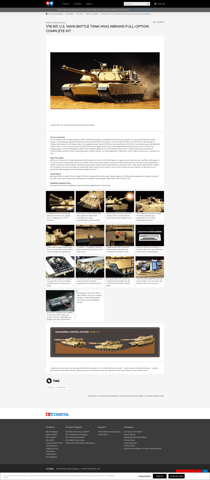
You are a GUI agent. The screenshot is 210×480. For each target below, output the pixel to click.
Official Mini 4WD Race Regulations (80, 443)
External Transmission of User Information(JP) (143, 448)
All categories (51, 457)
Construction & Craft (54, 443)
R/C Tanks (79, 14)
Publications (51, 454)
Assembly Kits (61, 387)
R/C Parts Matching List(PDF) (78, 432)
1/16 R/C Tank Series (92, 14)
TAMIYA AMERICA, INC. (91, 469)
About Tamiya (129, 435)
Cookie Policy (129, 440)
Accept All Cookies (176, 476)
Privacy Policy (129, 446)
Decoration (50, 451)
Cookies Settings (144, 476)
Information (103, 435)
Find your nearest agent (143, 10)
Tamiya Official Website (55, 14)
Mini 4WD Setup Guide (75, 440)
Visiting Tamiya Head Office (135, 437)
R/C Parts (51, 387)
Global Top (161, 4)
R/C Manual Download (75, 437)
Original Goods (52, 448)
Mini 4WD (50, 440)
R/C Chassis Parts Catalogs (76, 435)
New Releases (52, 432)
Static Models (51, 435)
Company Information (133, 432)
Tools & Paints (51, 446)
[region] (105, 476)
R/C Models (69, 14)
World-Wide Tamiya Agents (109, 432)
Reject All (159, 476)
